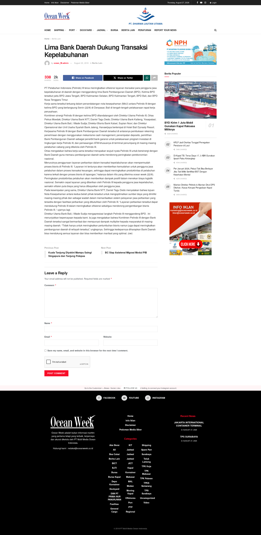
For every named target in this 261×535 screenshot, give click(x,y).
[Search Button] (215, 30)
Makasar (130, 476)
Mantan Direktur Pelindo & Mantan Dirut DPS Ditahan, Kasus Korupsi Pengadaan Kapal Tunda (194, 187)
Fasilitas (114, 504)
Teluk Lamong (146, 460)
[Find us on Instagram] (205, 2)
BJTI (114, 467)
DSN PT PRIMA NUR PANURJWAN (114, 496)
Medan (130, 485)
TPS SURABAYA (189, 436)
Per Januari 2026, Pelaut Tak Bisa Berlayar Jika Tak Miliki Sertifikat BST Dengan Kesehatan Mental (193, 171)
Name (48, 323)
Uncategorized (147, 497)
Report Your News (165, 30)
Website (107, 336)
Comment (50, 285)
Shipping (59, 30)
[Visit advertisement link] (145, 16)
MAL (130, 481)
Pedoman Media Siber (80, 2)
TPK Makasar (146, 472)
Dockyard (86, 30)
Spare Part (146, 449)
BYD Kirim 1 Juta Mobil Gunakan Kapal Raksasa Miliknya (179, 126)
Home (46, 2)
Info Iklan (55, 2)
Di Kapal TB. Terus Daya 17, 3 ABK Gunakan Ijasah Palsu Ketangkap (194, 157)
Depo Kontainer (114, 483)
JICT (130, 463)
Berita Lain (128, 30)
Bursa (114, 30)
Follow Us (131, 388)
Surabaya (146, 454)
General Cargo (114, 510)
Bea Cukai (114, 454)
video (146, 502)
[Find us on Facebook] (197, 2)
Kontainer (130, 472)
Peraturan (144, 30)
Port (72, 30)
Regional (130, 511)
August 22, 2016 (81, 63)
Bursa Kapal (114, 476)
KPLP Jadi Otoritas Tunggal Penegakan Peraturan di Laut (192, 144)
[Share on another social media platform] (154, 78)
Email (48, 336)
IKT (130, 445)
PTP (130, 507)
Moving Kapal (130, 492)
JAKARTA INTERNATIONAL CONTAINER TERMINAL (189, 424)
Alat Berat (114, 445)
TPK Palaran (146, 478)
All (114, 449)
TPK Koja (146, 466)
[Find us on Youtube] (201, 2)
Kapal (130, 467)
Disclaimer (64, 2)
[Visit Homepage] (57, 15)
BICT (114, 463)
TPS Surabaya (146, 492)
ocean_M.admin (61, 63)
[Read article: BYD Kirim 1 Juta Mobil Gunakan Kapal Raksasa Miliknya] (190, 100)
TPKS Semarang (146, 484)
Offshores (130, 497)
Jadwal (101, 30)
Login (214, 2)
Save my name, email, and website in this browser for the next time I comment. (87, 350)
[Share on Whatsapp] (147, 78)
